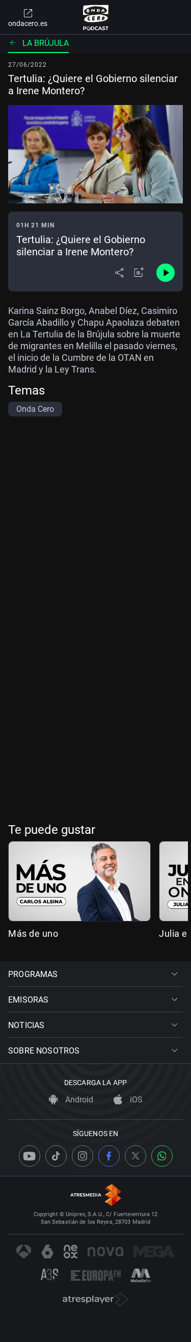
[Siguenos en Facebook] (109, 1156)
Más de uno (33, 933)
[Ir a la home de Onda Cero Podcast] (95, 17)
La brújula (45, 43)
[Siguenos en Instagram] (82, 1156)
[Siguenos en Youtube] (29, 1156)
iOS (135, 1099)
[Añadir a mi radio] (139, 272)
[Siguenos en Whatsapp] (162, 1156)
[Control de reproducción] (165, 273)
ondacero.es (27, 23)
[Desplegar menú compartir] (119, 272)
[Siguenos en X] (135, 1156)
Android (78, 1099)
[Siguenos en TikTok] (56, 1156)
